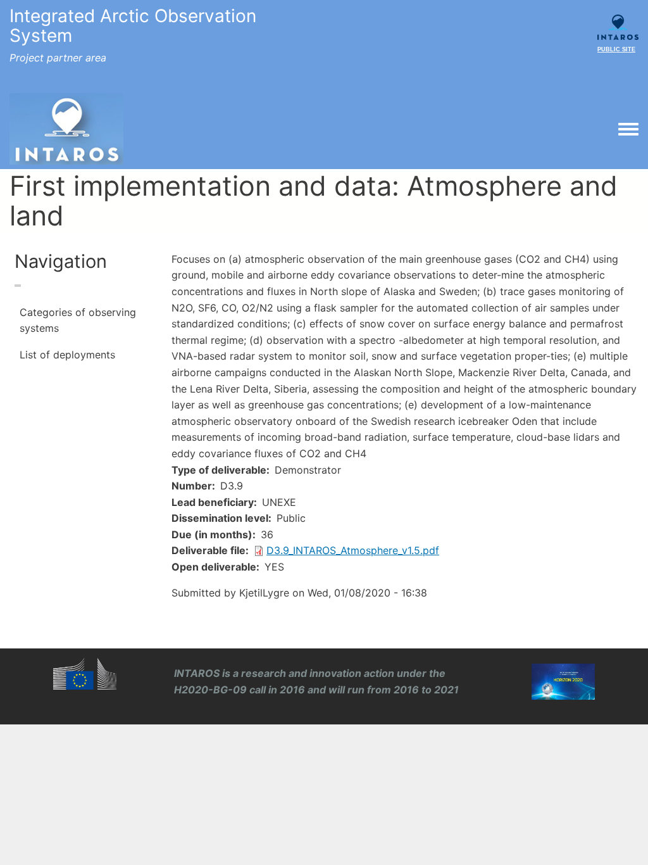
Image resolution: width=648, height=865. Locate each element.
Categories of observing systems (78, 320)
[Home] (66, 129)
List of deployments (67, 354)
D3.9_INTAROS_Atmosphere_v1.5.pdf (352, 550)
